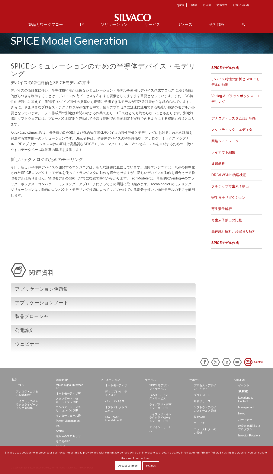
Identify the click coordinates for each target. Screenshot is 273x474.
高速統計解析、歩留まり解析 (233, 231)
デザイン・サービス (160, 429)
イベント (243, 385)
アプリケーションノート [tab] (41, 302)
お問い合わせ (241, 5)
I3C (58, 425)
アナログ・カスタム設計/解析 (234, 118)
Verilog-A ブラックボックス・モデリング (235, 98)
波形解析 (218, 163)
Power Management (68, 420)
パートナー (245, 419)
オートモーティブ (116, 385)
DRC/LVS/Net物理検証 (228, 175)
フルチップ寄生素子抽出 (230, 186)
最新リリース (202, 401)
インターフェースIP (68, 415)
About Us (239, 379)
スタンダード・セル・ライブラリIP (67, 400)
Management (246, 407)
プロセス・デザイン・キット (205, 387)
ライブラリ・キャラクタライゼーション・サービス (160, 418)
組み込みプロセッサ (68, 436)
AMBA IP (61, 431)
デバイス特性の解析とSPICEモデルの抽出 (235, 81)
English (179, 5)
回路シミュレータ (225, 141)
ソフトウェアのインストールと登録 (205, 409)
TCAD (19, 385)
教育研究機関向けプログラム (249, 427)
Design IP (62, 379)
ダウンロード (202, 395)
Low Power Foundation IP (113, 418)
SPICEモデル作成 (225, 68)
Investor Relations (249, 435)
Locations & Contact (245, 399)
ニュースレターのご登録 (205, 431)
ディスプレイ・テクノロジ (116, 393)
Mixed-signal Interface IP (69, 386)
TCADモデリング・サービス (158, 396)
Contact (249, 362)
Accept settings (128, 465)
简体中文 (222, 5)
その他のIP (63, 441)
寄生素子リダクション (228, 197)
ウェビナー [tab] (27, 344)
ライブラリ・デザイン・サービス (160, 406)
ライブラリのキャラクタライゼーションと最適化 (27, 405)
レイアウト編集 (223, 152)
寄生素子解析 (221, 209)
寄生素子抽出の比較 (226, 220)
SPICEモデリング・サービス (159, 387)
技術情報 (199, 417)
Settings (150, 465)
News (241, 413)
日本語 (193, 5)
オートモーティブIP (68, 393)
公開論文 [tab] (24, 330)
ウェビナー (201, 423)
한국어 (207, 5)
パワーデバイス (114, 401)
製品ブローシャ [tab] (32, 316)
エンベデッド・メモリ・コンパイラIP (68, 408)
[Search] (243, 24)
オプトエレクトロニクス (116, 409)
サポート (194, 379)
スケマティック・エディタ (231, 129)
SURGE (243, 391)
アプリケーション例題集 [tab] (41, 289)
